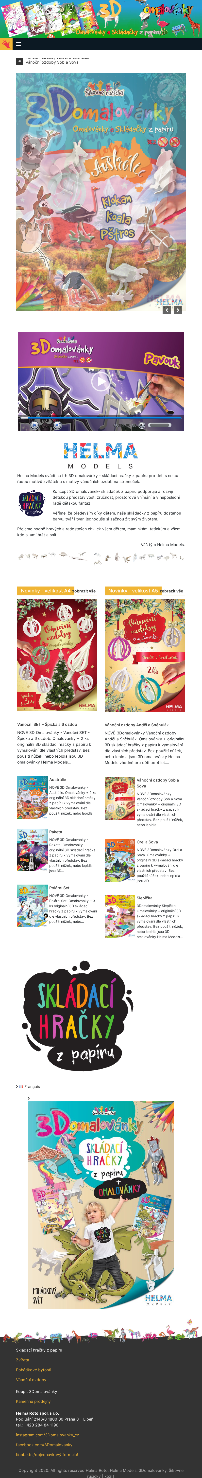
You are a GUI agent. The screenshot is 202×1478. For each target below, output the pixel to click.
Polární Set (59, 887)
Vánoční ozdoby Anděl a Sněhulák (137, 724)
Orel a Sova (147, 841)
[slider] (159, 425)
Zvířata (22, 1359)
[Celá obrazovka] (57, 425)
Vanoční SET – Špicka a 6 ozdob (47, 724)
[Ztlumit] (141, 425)
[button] (101, 382)
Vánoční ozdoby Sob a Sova (52, 61)
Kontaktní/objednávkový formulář (47, 1454)
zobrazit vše (84, 590)
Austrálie (57, 779)
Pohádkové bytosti (33, 1369)
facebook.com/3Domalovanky (44, 1444)
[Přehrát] (34, 425)
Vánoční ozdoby (31, 1379)
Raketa (55, 831)
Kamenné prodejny (33, 1401)
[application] (101, 381)
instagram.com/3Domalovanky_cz (47, 1434)
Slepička (144, 897)
